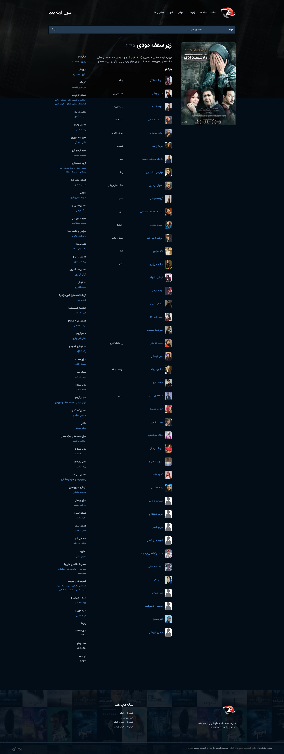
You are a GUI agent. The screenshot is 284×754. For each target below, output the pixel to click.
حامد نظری (157, 383)
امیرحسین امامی (154, 540)
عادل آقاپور (157, 422)
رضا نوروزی (81, 130)
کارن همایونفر (79, 313)
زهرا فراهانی (157, 356)
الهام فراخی (81, 403)
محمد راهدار (71, 172)
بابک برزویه (81, 428)
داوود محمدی (79, 74)
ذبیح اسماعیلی (155, 567)
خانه (213, 13)
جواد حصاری (80, 603)
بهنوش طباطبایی (154, 172)
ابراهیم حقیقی (79, 492)
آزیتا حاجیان (156, 199)
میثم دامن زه (156, 317)
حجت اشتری (80, 364)
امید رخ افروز (80, 185)
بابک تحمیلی (80, 326)
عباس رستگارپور (79, 223)
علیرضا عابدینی (155, 501)
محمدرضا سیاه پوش (64, 403)
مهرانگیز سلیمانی (154, 330)
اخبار (171, 13)
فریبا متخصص (155, 120)
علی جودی (71, 104)
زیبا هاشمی (157, 488)
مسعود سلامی (79, 155)
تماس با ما (159, 13)
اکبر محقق (158, 619)
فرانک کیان (81, 300)
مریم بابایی (157, 527)
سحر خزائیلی (156, 343)
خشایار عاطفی (79, 100)
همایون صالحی (79, 586)
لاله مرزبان (158, 251)
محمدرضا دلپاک (78, 236)
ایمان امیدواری (79, 339)
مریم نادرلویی (156, 580)
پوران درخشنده (79, 62)
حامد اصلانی (80, 390)
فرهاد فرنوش (156, 448)
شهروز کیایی (80, 590)
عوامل (180, 13)
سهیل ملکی (81, 168)
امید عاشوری (80, 287)
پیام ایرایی (81, 467)
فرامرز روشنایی (156, 133)
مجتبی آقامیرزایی (154, 606)
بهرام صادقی (66, 479)
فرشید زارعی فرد (155, 238)
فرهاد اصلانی (156, 80)
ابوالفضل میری (155, 396)
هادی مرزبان (157, 370)
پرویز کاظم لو (80, 454)
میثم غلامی (81, 615)
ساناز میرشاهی (155, 435)
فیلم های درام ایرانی (123, 727)
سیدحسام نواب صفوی (151, 212)
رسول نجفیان (156, 186)
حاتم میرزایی (156, 264)
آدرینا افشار (157, 475)
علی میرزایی (157, 593)
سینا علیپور (69, 168)
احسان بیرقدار (79, 415)
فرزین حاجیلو (156, 462)
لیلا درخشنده (156, 409)
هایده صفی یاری (78, 198)
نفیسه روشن (156, 225)
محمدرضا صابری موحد (151, 554)
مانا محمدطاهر (79, 544)
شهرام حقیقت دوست (152, 159)
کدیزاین (190, 748)
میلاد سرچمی (80, 377)
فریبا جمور (59, 104)
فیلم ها (203, 13)
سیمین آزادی (80, 117)
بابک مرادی (81, 210)
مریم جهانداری (155, 514)
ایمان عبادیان (156, 278)
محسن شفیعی (66, 590)
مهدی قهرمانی (156, 632)
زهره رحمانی (80, 518)
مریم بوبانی (157, 94)
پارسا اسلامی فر (63, 586)
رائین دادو (71, 569)
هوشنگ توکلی (155, 107)
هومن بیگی (81, 556)
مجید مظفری (80, 531)
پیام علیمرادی (80, 262)
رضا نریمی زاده (79, 249)
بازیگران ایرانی (126, 718)
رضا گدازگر (81, 351)
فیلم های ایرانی (126, 713)
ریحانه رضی (157, 291)
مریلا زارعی (157, 146)
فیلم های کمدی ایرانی (123, 722)
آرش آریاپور (80, 274)
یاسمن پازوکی (156, 304)
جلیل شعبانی (65, 100)
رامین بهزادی (80, 479)
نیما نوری (82, 569)
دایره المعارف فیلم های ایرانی (242, 748)
